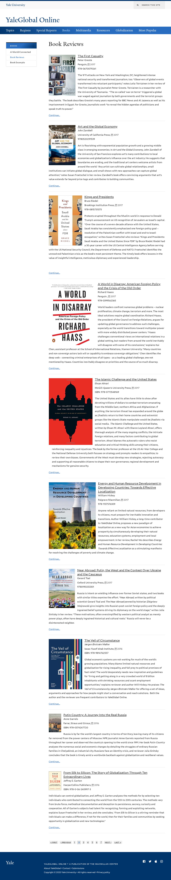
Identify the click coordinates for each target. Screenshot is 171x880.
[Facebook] (145, 861)
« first (53, 842)
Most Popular (147, 30)
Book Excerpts (17, 62)
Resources (103, 30)
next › (108, 842)
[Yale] (10, 863)
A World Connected (20, 52)
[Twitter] (151, 861)
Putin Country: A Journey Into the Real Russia (95, 715)
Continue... (54, 115)
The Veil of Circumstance (102, 640)
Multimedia (83, 30)
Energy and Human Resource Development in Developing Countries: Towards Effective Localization (129, 487)
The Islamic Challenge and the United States (126, 379)
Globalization (124, 30)
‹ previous (66, 842)
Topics (10, 30)
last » (117, 842)
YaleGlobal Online (33, 20)
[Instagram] (162, 861)
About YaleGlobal (52, 868)
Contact (67, 868)
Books (66, 30)
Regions (25, 30)
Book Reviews (17, 57)
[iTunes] (156, 861)
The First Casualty (90, 56)
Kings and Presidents (99, 197)
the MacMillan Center (104, 864)
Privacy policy (103, 872)
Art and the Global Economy (97, 126)
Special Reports (46, 30)
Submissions (78, 868)
